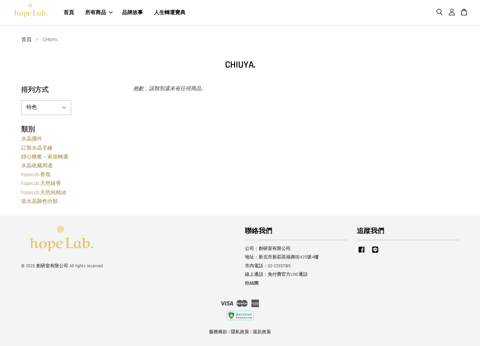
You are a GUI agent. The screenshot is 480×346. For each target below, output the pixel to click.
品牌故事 (132, 12)
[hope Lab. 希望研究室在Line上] (375, 253)
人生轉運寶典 (169, 12)
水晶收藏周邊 (37, 165)
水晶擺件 (31, 139)
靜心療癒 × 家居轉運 (44, 157)
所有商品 (95, 12)
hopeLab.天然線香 (41, 183)
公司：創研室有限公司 (268, 249)
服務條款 (218, 332)
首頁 (69, 12)
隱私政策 (240, 332)
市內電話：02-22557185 (268, 266)
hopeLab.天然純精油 (43, 192)
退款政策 (262, 332)
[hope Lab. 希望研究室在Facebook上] (361, 253)
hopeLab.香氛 (36, 174)
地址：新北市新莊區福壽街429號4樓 (282, 257)
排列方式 (35, 89)
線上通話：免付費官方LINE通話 (276, 274)
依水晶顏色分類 (39, 201)
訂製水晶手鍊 (37, 148)
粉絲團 (252, 283)
